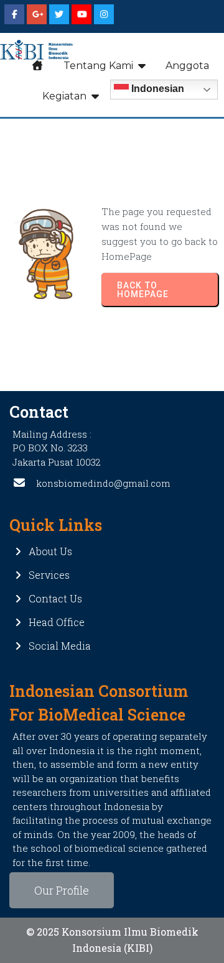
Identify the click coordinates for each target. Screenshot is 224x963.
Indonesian (156, 89)
